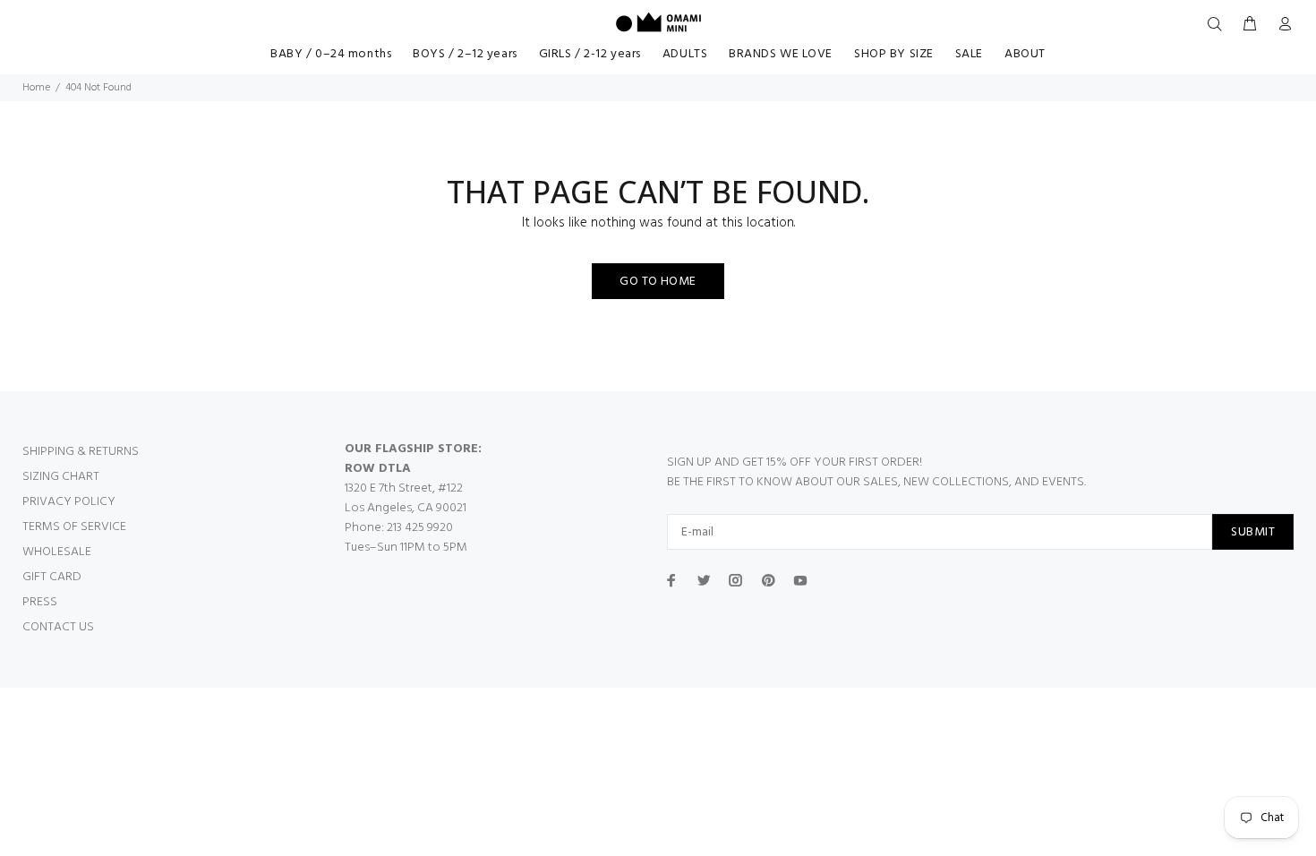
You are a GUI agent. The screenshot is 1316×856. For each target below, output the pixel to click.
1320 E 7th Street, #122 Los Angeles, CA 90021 (405, 498)
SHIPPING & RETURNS (80, 451)
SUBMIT (1253, 532)
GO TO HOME (658, 281)
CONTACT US (58, 627)
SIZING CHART (60, 477)
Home (36, 88)
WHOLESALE (56, 552)
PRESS (39, 602)
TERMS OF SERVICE (74, 527)
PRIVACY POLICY (68, 502)
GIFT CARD (51, 577)
